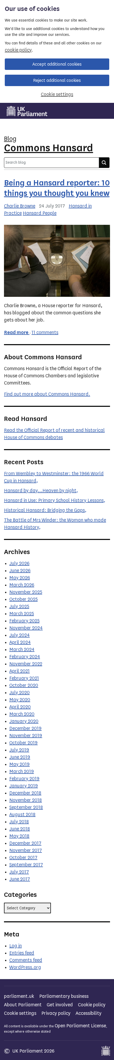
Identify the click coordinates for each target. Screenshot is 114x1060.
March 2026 (21, 585)
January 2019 (23, 786)
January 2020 (23, 721)
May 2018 (19, 836)
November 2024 (26, 628)
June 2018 (19, 829)
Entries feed (21, 953)
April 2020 (20, 707)
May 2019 (19, 764)
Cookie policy (92, 1005)
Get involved (60, 1005)
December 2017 (25, 843)
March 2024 (21, 649)
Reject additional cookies (57, 80)
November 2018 (25, 800)
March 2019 (21, 771)
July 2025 (19, 606)
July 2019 (19, 750)
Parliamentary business (64, 996)
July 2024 (19, 635)
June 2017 (19, 879)
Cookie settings (57, 94)
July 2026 (19, 563)
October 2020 (23, 685)
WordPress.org (25, 967)
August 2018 (22, 814)
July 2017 (19, 872)
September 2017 (26, 864)
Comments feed (25, 960)
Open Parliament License (80, 1026)
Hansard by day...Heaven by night (40, 490)
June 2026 (19, 570)
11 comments (45, 332)
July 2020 (19, 692)
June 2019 (19, 757)
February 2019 (24, 778)
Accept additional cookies (57, 64)
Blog (10, 138)
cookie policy (18, 50)
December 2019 (25, 728)
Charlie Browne (19, 206)
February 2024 (24, 656)
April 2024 (20, 642)
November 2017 (25, 850)
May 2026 (19, 578)
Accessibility (89, 1013)
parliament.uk (19, 996)
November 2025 (25, 592)
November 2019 (25, 735)
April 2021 (19, 671)
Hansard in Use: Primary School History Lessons (54, 500)
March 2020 (21, 714)
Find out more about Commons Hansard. (47, 394)
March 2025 (21, 613)
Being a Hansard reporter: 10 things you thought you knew (57, 188)
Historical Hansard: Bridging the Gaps (44, 510)
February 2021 (24, 678)
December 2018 (25, 793)
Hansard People (39, 213)
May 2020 (19, 699)
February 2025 (24, 621)
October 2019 (23, 743)
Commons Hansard (48, 148)
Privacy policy (56, 1013)
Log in (15, 946)
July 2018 (19, 821)
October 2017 (23, 857)
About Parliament (23, 1005)
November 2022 (25, 664)
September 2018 (26, 807)
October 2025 (23, 599)
